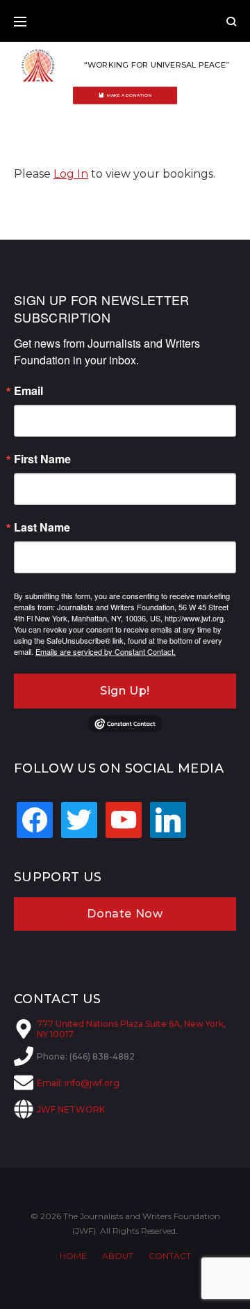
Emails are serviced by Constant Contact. (105, 651)
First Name (42, 459)
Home (73, 1255)
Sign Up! (125, 690)
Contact (170, 1255)
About (117, 1255)
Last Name (42, 527)
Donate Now (124, 913)
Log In (70, 173)
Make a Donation (129, 95)
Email (28, 390)
